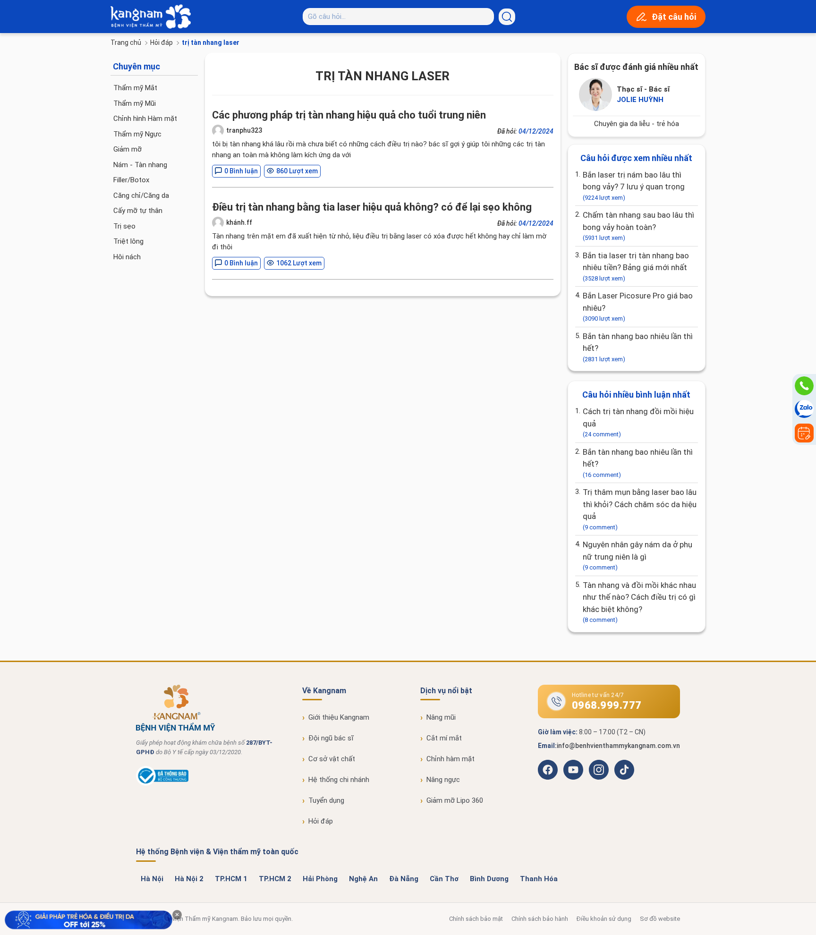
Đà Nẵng (403, 879)
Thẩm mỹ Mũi (134, 103)
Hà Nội (152, 879)
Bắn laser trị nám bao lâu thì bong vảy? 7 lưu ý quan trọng (634, 185)
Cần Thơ (444, 879)
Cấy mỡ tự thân (137, 210)
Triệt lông (128, 241)
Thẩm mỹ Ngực (137, 134)
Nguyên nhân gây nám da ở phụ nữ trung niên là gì (637, 555)
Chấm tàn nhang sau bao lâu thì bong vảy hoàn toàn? (638, 225)
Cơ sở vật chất (331, 759)
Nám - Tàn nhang (140, 165)
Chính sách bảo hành (539, 918)
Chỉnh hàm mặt (450, 759)
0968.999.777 (607, 705)
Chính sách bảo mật (476, 918)
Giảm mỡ (127, 149)
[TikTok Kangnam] (624, 770)
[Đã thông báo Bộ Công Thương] (162, 783)
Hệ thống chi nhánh (338, 779)
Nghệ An (363, 879)
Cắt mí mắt (444, 738)
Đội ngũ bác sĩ (331, 738)
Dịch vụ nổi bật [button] (446, 690)
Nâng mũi (441, 717)
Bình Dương (489, 879)
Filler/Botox (131, 180)
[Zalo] (804, 409)
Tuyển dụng (326, 800)
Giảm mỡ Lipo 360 (454, 800)
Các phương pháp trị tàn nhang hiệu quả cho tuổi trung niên (349, 115)
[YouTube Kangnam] (573, 770)
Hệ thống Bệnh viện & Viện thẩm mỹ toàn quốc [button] (217, 851)
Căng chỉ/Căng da (141, 195)
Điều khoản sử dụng (604, 918)
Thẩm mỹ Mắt (135, 88)
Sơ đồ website (660, 918)
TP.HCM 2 (275, 879)
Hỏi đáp (161, 42)
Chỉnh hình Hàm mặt (145, 118)
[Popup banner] (89, 920)
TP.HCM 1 (231, 879)
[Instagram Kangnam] (599, 770)
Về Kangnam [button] (324, 690)
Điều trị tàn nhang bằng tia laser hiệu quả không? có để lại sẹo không (372, 207)
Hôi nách (127, 257)
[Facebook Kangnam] (548, 770)
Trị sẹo (124, 226)
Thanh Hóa (539, 879)
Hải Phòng (320, 879)
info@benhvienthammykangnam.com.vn (618, 745)
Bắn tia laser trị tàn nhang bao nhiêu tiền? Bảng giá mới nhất (636, 266)
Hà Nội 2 (189, 879)
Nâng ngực (443, 779)
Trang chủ (125, 42)
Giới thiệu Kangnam (338, 717)
